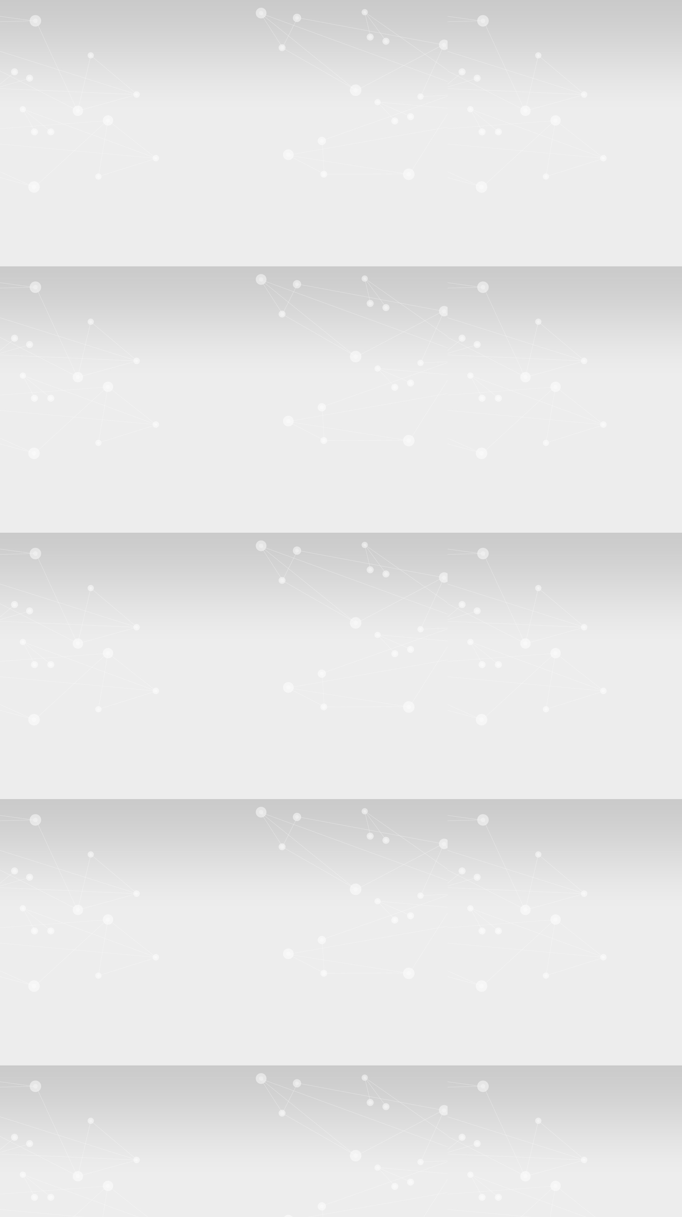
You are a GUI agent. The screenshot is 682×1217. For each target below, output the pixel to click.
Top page (10, 1163)
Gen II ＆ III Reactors (31, 224)
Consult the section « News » (26, 349)
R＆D (20, 187)
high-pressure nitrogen (396, 655)
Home (32, 414)
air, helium (152, 655)
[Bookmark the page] (31, 560)
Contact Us (24, 375)
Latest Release (37, 335)
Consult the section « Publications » (32, 299)
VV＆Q (21, 192)
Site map (20, 1187)
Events (21, 322)
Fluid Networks (27, 246)
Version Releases (28, 330)
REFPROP (465, 574)
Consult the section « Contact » (28, 398)
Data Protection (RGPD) (33, 1182)
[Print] (19, 555)
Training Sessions (29, 326)
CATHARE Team (28, 371)
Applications (52, 414)
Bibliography (25, 273)
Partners (21, 179)
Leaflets (21, 277)
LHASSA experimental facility (205, 1061)
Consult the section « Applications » (32, 250)
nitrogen (170, 655)
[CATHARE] (34, 56)
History (21, 174)
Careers (21, 380)
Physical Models (28, 183)
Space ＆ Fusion (27, 237)
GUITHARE (24, 197)
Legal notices (24, 1177)
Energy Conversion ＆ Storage (38, 242)
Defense (21, 232)
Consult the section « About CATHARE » (37, 201)
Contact (30, 151)
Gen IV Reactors (27, 228)
